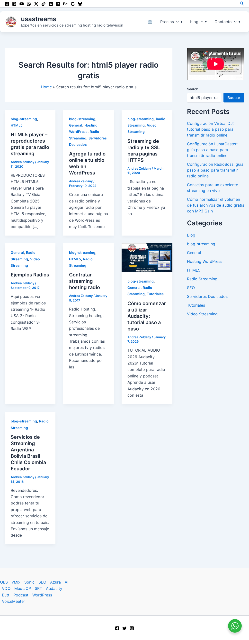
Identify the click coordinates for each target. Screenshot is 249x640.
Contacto (223, 21)
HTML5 (17, 125)
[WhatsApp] (29, 4)
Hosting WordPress (204, 261)
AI (66, 582)
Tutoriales (155, 294)
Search (192, 89)
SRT (38, 588)
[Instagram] (14, 4)
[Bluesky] (80, 4)
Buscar (233, 97)
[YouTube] (21, 4)
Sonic (29, 582)
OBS (4, 582)
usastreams (38, 19)
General (75, 125)
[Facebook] (7, 4)
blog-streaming (24, 119)
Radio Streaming (202, 278)
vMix (16, 582)
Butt (5, 595)
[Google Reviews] (73, 4)
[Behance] (65, 4)
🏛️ (150, 21)
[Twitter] (124, 628)
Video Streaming (202, 313)
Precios (167, 21)
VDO (6, 588)
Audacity (54, 588)
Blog (191, 235)
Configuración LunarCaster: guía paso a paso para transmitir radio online (212, 149)
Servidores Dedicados (207, 296)
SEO (191, 287)
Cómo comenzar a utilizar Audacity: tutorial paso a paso (146, 316)
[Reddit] (51, 4)
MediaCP (22, 588)
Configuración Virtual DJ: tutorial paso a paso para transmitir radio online (210, 129)
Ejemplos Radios (30, 275)
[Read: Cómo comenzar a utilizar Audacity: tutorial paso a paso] (147, 257)
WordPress (42, 595)
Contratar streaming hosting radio (84, 281)
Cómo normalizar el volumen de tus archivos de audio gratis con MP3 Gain (215, 205)
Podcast (20, 595)
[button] (242, 3)
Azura (55, 582)
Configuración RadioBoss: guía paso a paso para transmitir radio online (215, 170)
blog (194, 21)
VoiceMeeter (13, 601)
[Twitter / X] (36, 4)
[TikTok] (43, 4)
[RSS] (58, 4)
